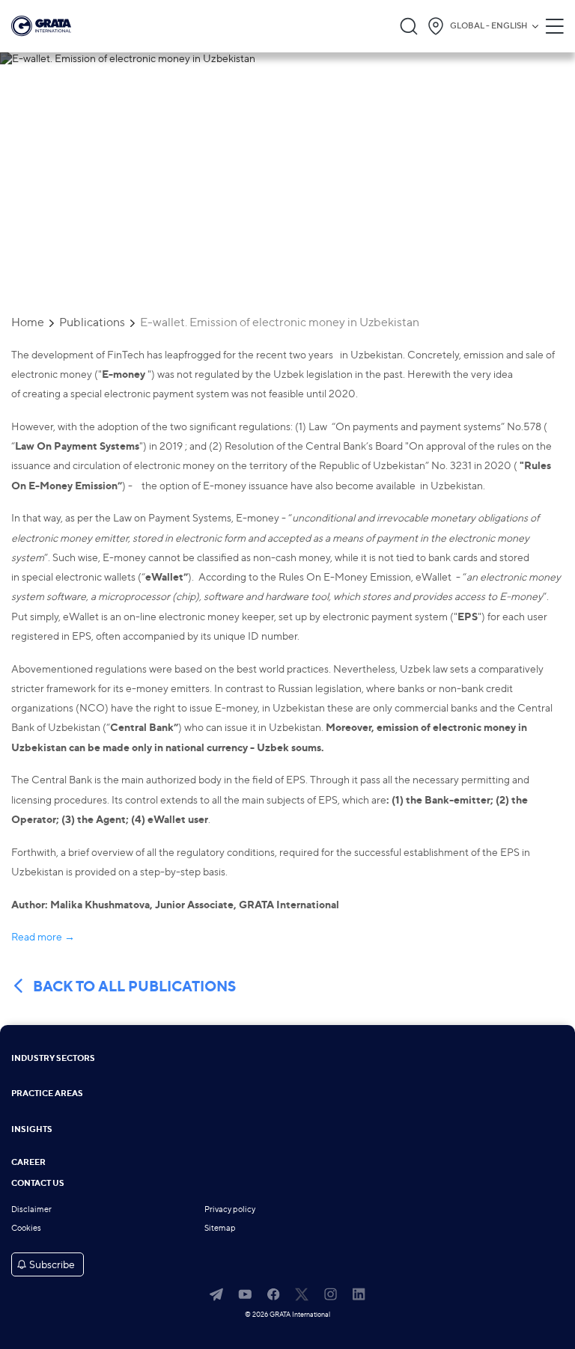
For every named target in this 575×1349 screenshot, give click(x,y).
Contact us (37, 1184)
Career (28, 1163)
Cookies (26, 1228)
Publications (92, 322)
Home (27, 322)
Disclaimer (31, 1209)
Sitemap (220, 1228)
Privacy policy (229, 1209)
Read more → (43, 936)
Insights (31, 1130)
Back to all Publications (134, 987)
